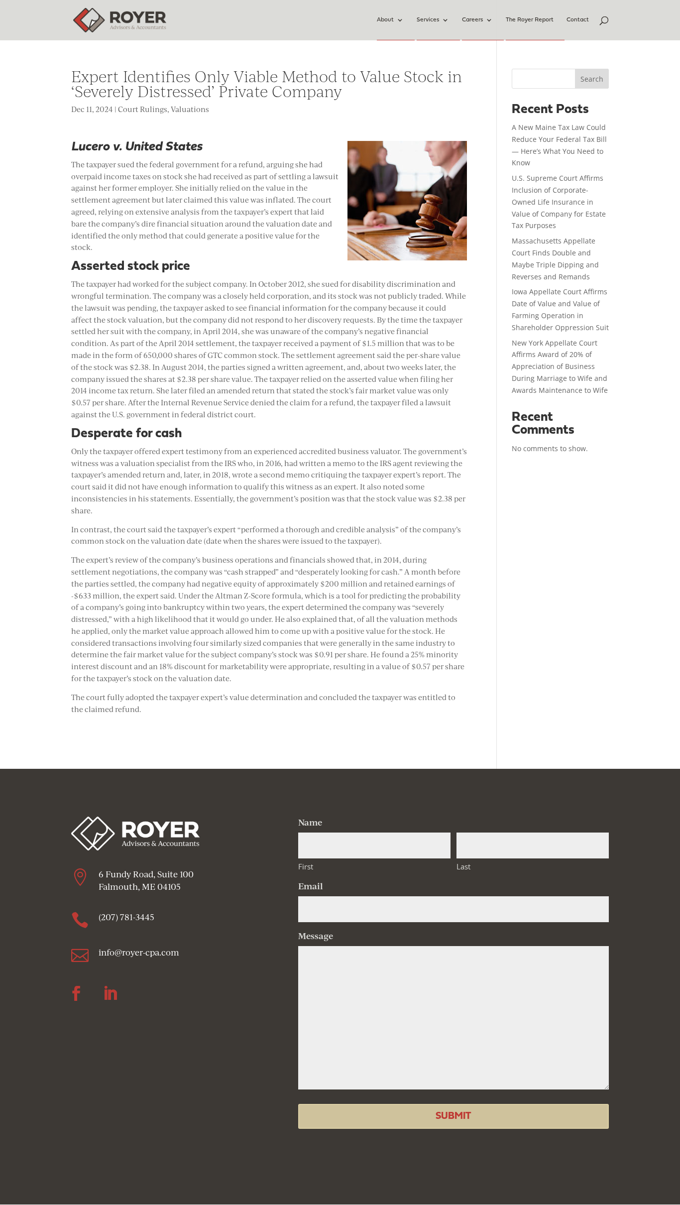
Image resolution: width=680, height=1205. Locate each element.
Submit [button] (453, 1116)
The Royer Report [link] (530, 20)
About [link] (385, 20)
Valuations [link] (190, 109)
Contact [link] (578, 20)
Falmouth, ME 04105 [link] (141, 886)
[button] (76, 993)
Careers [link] (472, 20)
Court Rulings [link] (142, 109)
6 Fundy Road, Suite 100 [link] (146, 874)
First (305, 866)
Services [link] (428, 20)
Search (591, 79)
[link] (119, 19)
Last (463, 866)
